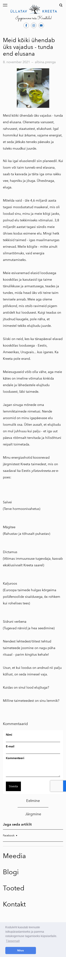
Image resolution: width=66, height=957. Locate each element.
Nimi (9, 734)
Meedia (14, 856)
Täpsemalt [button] (13, 941)
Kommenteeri (15, 758)
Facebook (8, 835)
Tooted (13, 888)
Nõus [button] (20, 950)
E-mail (10, 746)
